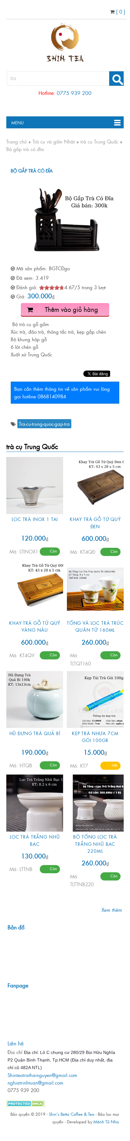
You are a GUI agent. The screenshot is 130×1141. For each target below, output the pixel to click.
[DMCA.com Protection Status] (25, 1105)
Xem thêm (112, 909)
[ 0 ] (120, 11)
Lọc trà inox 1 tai (35, 519)
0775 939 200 (74, 93)
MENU (15, 122)
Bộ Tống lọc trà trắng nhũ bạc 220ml (95, 843)
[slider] (51, 287)
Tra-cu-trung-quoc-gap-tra (44, 423)
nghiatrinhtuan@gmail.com (35, 1082)
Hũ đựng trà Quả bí (34, 733)
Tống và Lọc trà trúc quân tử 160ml (95, 626)
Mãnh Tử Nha (106, 1121)
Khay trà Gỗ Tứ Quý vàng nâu (34, 626)
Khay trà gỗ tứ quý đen (95, 522)
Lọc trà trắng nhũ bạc (35, 840)
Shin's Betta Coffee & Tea (71, 1114)
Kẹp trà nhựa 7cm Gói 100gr (95, 736)
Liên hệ (16, 1043)
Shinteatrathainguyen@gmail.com (42, 1075)
